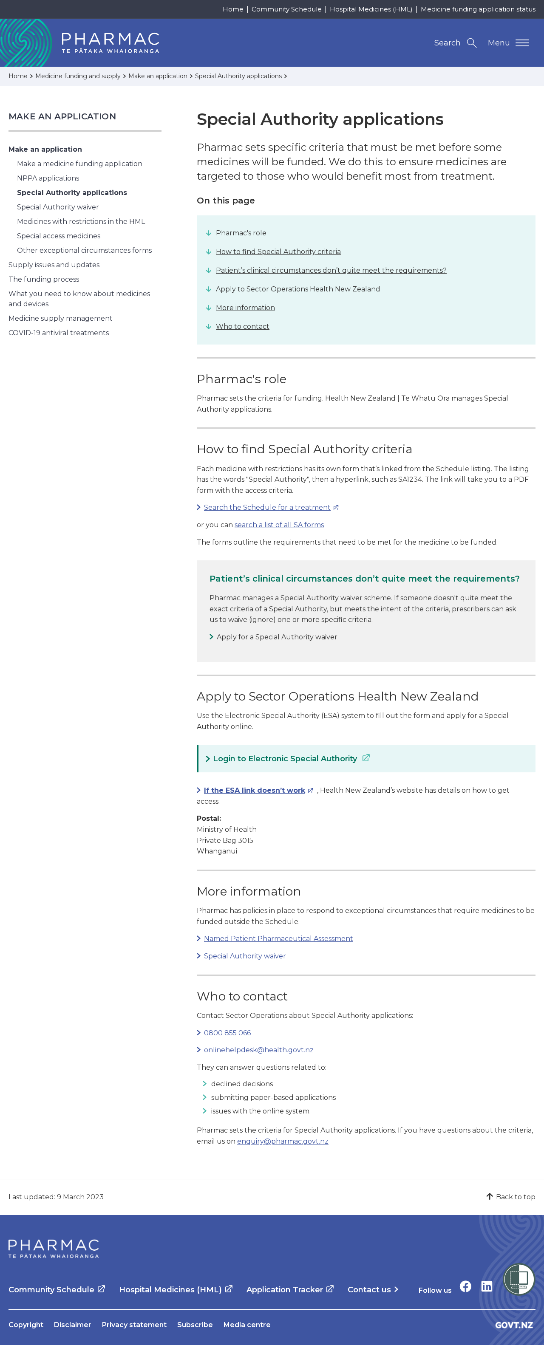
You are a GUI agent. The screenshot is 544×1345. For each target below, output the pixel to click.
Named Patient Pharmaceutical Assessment (278, 939)
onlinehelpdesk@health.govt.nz (259, 1050)
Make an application (62, 116)
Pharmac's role (241, 233)
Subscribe (195, 1325)
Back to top (516, 1197)
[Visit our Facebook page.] (465, 1286)
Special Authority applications (72, 193)
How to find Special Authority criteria (278, 252)
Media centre (247, 1325)
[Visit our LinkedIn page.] (486, 1286)
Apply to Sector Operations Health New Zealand (299, 289)
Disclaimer (72, 1325)
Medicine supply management (60, 318)
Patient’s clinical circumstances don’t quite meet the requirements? (331, 270)
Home (233, 9)
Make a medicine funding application (79, 164)
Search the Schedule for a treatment (264, 507)
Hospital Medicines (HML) (371, 9)
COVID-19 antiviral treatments (58, 333)
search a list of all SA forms (279, 525)
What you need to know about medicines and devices (79, 299)
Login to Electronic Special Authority (286, 758)
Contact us (369, 1289)
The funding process (43, 279)
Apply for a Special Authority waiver (277, 637)
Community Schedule (287, 9)
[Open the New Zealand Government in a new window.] (514, 1325)
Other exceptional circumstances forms (84, 250)
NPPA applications (48, 178)
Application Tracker (284, 1289)
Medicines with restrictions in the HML (81, 222)
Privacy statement (134, 1325)
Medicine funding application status (478, 9)
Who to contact (242, 326)
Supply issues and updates (53, 265)
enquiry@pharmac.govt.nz (283, 1141)
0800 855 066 (227, 1033)
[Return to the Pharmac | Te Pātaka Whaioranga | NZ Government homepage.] (53, 1249)
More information (245, 308)
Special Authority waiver (58, 207)
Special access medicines (58, 236)
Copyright (25, 1325)
